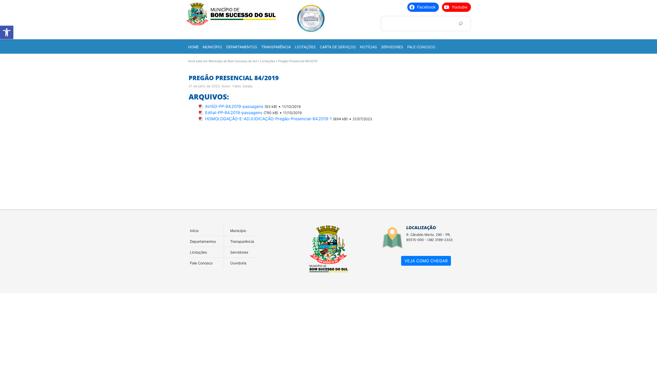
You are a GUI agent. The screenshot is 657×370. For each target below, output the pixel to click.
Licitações (267, 61)
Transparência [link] (242, 241)
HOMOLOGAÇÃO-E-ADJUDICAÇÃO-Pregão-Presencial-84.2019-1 (268, 118)
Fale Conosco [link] (201, 263)
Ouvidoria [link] (238, 263)
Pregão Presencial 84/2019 (234, 77)
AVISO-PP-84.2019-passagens (234, 106)
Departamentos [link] (203, 241)
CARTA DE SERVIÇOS (338, 47)
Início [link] (194, 230)
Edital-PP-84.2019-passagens (233, 112)
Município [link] (238, 230)
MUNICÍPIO (212, 47)
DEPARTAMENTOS (241, 47)
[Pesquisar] (460, 23)
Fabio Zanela (242, 86)
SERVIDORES (392, 47)
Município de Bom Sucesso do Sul (233, 61)
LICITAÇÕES (305, 47)
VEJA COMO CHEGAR (426, 260)
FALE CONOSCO (421, 47)
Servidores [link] (239, 252)
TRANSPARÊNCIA (276, 47)
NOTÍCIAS (368, 47)
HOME (193, 47)
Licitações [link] (198, 252)
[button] (6, 32)
